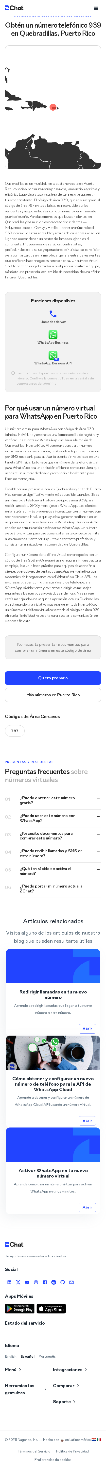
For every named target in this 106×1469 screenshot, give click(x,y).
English (11, 1356)
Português (47, 1356)
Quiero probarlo (53, 678)
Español (27, 1356)
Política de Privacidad (72, 1451)
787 (14, 730)
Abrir (87, 1028)
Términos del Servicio (34, 1451)
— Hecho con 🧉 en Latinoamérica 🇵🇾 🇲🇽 (70, 1439)
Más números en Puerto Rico (53, 695)
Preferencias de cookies (53, 1459)
